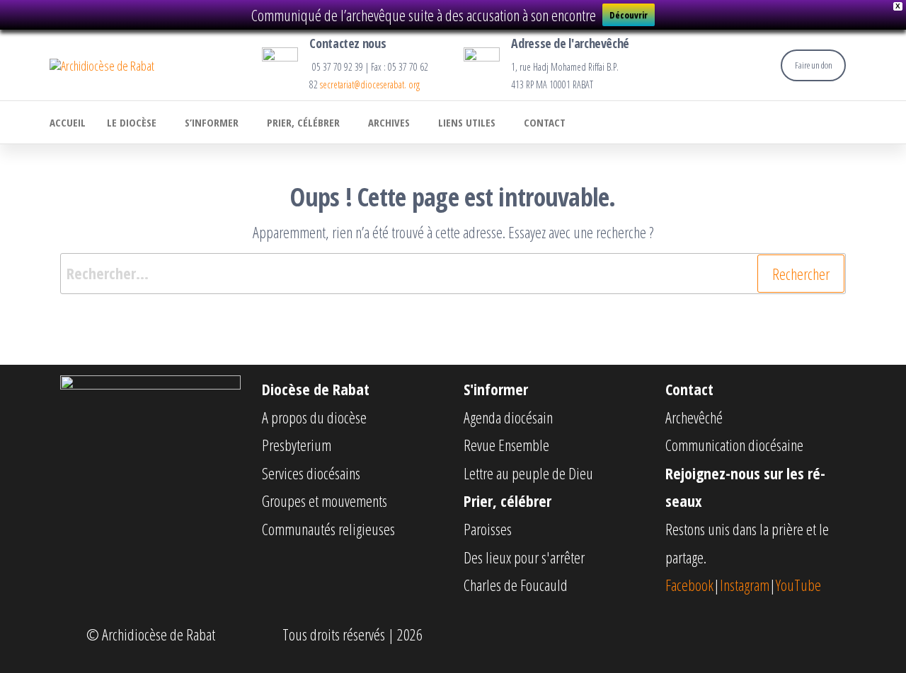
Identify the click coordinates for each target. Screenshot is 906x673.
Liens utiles (466, 122)
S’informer (212, 122)
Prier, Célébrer (303, 122)
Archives (389, 122)
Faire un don (813, 65)
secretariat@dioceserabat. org (370, 84)
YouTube (798, 584)
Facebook (689, 584)
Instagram (744, 584)
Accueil (68, 122)
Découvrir (628, 14)
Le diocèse (131, 122)
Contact (545, 122)
